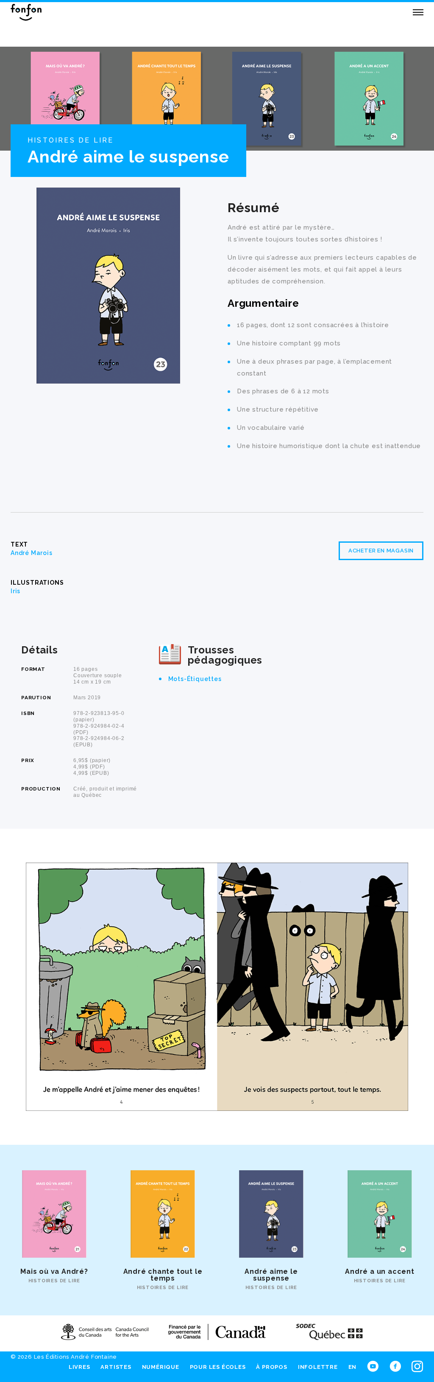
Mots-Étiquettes (195, 679)
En (352, 1366)
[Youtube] (373, 1365)
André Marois (32, 553)
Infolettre (318, 1366)
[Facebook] (395, 1365)
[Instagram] (417, 1365)
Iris (15, 591)
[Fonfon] (26, 12)
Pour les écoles (218, 1366)
